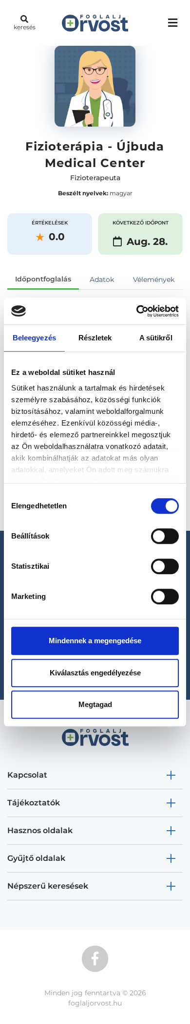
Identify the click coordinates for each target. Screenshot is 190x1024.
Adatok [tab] (102, 279)
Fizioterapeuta (95, 177)
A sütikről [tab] (155, 338)
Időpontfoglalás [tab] (43, 279)
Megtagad (95, 704)
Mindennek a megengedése (95, 640)
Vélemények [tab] (153, 279)
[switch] (165, 536)
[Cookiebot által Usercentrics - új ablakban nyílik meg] (137, 311)
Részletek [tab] (95, 338)
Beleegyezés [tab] (34, 338)
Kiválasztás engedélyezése (95, 673)
